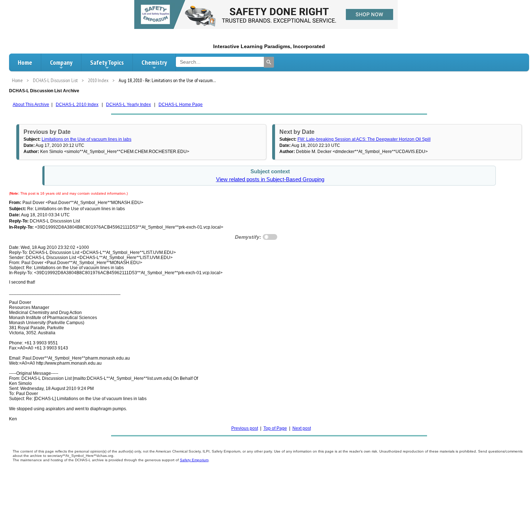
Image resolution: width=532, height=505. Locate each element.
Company (61, 62)
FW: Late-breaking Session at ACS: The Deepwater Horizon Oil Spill (364, 139)
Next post (301, 428)
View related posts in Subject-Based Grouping (270, 179)
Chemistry (154, 62)
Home (25, 62)
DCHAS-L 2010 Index (77, 104)
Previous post (244, 428)
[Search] (269, 62)
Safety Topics (107, 62)
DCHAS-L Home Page (181, 104)
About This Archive (31, 104)
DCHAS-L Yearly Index (128, 104)
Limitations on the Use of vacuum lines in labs (86, 139)
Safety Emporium (194, 460)
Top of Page (275, 428)
